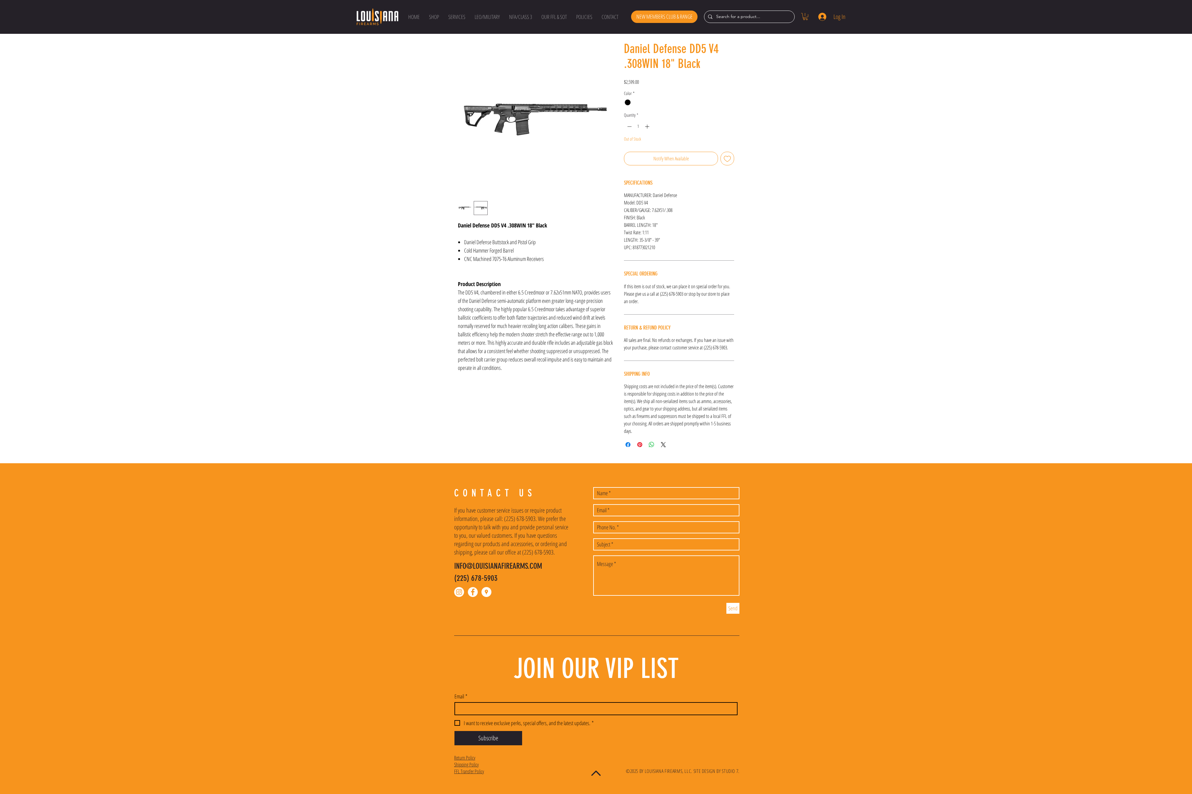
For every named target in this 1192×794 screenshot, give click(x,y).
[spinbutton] (638, 126)
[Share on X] (663, 444)
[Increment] (648, 126)
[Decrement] (629, 126)
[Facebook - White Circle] (473, 592)
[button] (434, 17)
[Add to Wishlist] (727, 158)
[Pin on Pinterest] (639, 444)
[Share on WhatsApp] (651, 444)
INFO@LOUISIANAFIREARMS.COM (498, 566)
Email (460, 696)
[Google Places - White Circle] (486, 592)
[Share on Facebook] (628, 444)
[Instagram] (459, 592)
